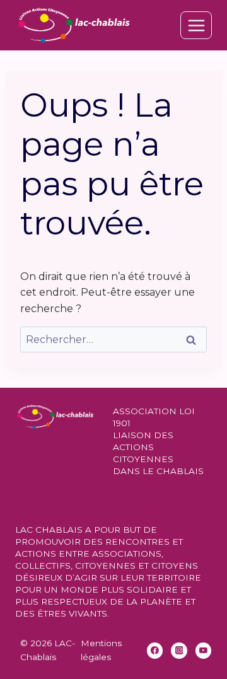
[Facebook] (155, 650)
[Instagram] (179, 650)
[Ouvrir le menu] (196, 25)
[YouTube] (203, 650)
